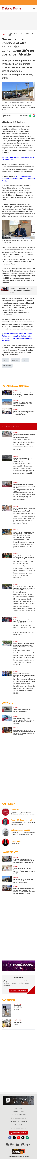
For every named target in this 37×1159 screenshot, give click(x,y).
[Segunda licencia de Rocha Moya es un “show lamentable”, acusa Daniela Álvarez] (7, 567)
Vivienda (15, 360)
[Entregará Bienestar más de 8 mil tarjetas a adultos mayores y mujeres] (7, 492)
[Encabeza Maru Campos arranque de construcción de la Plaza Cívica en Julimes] (7, 684)
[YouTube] (18, 1137)
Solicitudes (7, 366)
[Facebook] (9, 1137)
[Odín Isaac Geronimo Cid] (5, 832)
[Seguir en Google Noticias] (33, 115)
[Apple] (22, 1137)
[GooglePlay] (27, 1137)
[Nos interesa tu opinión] (18, 1100)
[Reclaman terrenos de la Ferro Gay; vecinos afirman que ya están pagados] (7, 393)
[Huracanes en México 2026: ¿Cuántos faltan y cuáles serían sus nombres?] (7, 467)
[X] (14, 1137)
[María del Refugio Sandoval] (5, 822)
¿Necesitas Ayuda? (18, 1133)
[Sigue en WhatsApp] (30, 115)
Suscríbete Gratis (18, 991)
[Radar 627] (5, 812)
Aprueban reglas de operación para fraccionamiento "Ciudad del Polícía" (18, 178)
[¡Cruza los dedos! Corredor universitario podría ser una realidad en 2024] (7, 402)
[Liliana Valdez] (5, 842)
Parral (5, 360)
